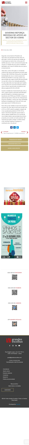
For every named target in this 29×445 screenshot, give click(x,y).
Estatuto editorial (7, 373)
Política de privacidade (9, 379)
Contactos (5, 375)
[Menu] (20, 2)
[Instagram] (13, 345)
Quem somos (6, 371)
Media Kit (5, 377)
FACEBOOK (18, 287)
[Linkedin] (16, 345)
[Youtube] (19, 345)
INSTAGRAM (18, 272)
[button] (11, 127)
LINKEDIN (18, 303)
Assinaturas (6, 369)
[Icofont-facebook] (9, 345)
